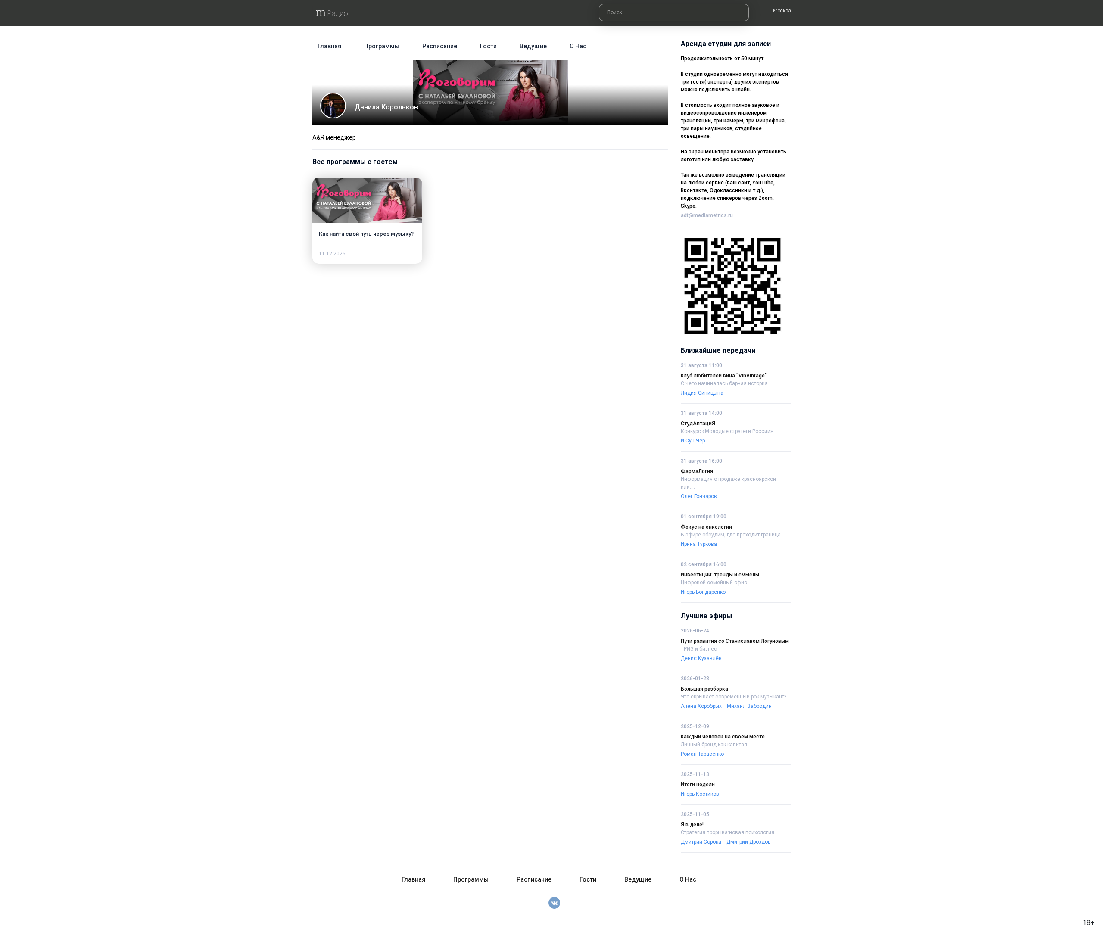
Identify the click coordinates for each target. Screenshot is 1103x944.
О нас (578, 46)
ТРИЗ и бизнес (699, 649)
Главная (329, 46)
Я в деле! (692, 825)
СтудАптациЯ (698, 424)
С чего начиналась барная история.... (727, 383)
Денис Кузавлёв (701, 658)
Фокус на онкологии (706, 527)
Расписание (439, 46)
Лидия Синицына (702, 393)
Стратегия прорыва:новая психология (727, 832)
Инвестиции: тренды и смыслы (720, 575)
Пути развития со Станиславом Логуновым (735, 641)
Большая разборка (704, 689)
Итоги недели (698, 785)
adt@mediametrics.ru (707, 215)
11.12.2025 (332, 254)
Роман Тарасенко (702, 754)
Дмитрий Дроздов (748, 842)
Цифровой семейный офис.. (715, 582)
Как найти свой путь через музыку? (366, 234)
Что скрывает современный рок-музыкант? (733, 697)
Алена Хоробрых (701, 706)
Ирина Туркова (699, 544)
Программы (381, 46)
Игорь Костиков (700, 794)
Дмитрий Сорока (701, 842)
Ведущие (533, 46)
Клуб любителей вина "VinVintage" (724, 376)
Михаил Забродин (749, 706)
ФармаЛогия (697, 471)
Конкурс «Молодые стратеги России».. (728, 431)
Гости (488, 46)
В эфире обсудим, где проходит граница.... (733, 535)
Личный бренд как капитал (714, 744)
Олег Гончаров (699, 496)
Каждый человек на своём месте (723, 737)
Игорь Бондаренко (703, 592)
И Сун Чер (693, 441)
